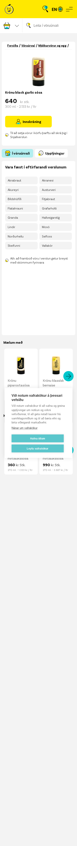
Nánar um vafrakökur (24, 427)
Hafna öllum (37, 438)
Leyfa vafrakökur (37, 448)
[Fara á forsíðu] (9, 9)
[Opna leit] (45, 9)
